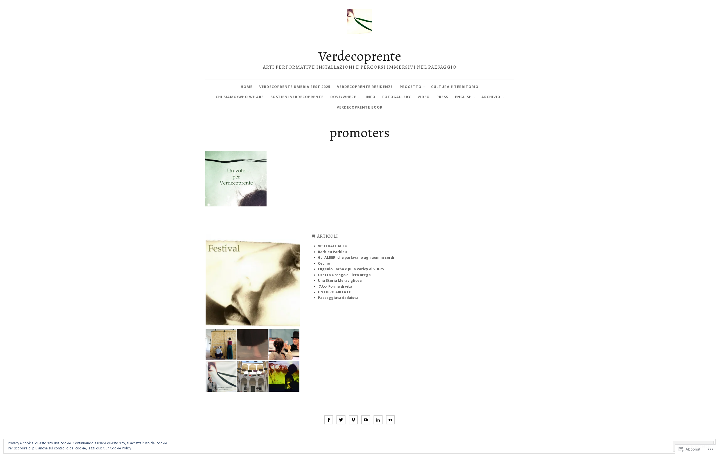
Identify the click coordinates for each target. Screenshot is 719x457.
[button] (252, 281)
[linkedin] (378, 420)
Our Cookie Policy (117, 448)
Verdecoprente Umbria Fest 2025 (294, 86)
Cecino (324, 263)
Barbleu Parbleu (332, 251)
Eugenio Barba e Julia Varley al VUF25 (351, 269)
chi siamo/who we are (240, 96)
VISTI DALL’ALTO (332, 246)
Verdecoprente (359, 56)
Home (246, 86)
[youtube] (365, 420)
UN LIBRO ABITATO (335, 292)
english (463, 96)
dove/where (343, 96)
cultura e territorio (455, 86)
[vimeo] (353, 420)
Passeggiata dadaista (338, 297)
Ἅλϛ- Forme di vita (335, 286)
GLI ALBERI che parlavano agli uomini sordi (356, 257)
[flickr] (390, 420)
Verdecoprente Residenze (365, 86)
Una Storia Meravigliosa (340, 280)
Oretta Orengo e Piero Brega (344, 275)
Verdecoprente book (360, 107)
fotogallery (396, 96)
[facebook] (328, 420)
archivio (490, 96)
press (442, 96)
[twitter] (341, 420)
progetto (411, 86)
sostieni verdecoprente (297, 96)
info (371, 96)
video (424, 96)
